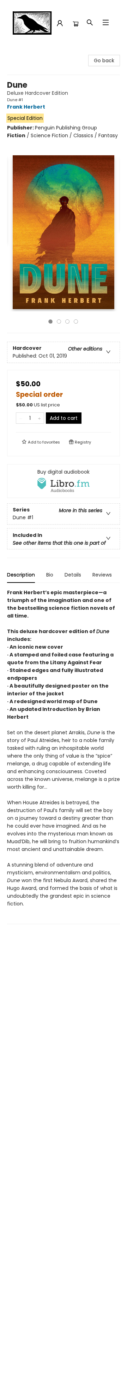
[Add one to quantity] (39, 418)
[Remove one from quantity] (20, 418)
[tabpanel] (63, 756)
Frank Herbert (26, 106)
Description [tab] (21, 574)
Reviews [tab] (102, 574)
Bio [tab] (49, 574)
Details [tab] (73, 574)
